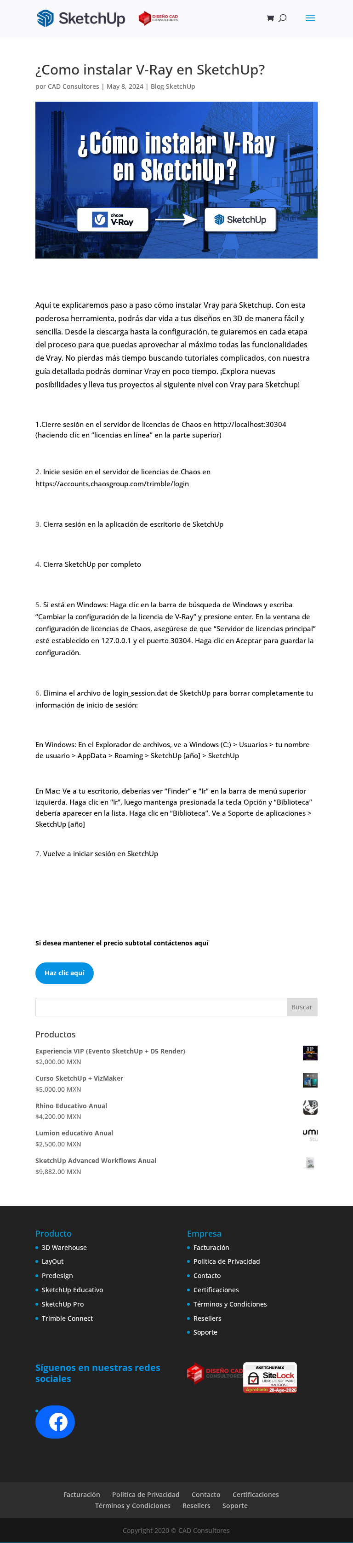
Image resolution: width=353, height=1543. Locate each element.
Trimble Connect (67, 1318)
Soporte (205, 1332)
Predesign (57, 1275)
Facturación (211, 1247)
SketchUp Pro (63, 1304)
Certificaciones (216, 1289)
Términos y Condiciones (230, 1304)
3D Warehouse (64, 1247)
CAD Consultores (73, 86)
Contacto (207, 1275)
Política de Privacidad (227, 1261)
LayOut (52, 1261)
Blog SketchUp (173, 86)
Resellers (208, 1318)
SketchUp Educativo (72, 1289)
